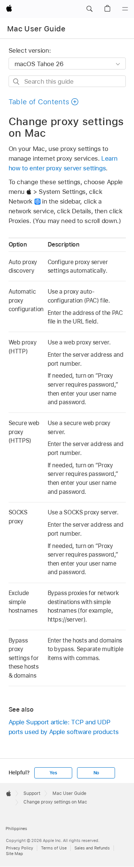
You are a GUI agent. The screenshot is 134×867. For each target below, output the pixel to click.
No (96, 772)
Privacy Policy (19, 848)
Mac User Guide (36, 28)
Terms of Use (54, 848)
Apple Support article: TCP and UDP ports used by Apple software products (64, 727)
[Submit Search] (16, 82)
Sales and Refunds (92, 848)
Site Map (14, 853)
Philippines (16, 828)
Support (31, 793)
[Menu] (125, 9)
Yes (53, 772)
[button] (89, 9)
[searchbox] (67, 81)
